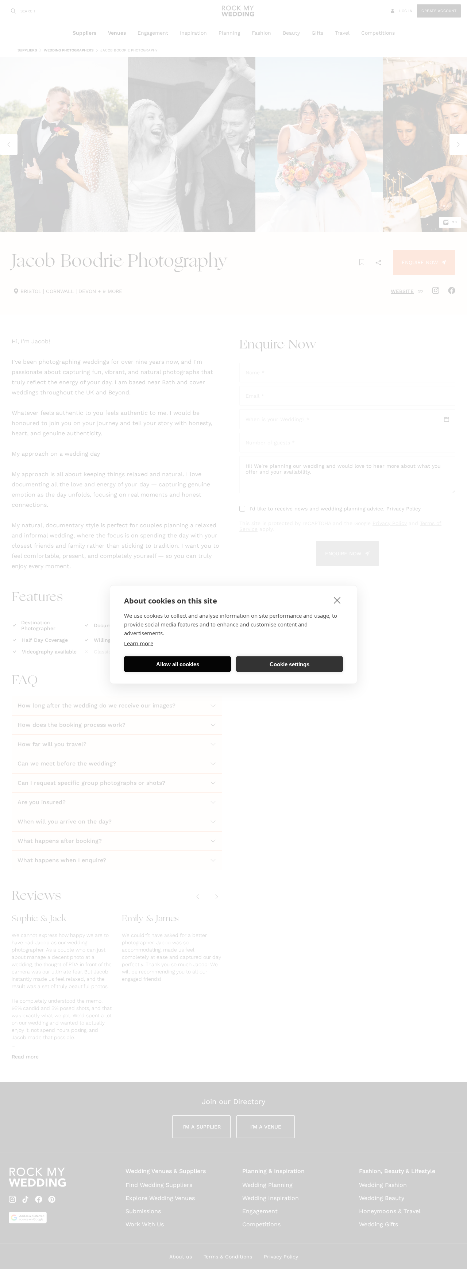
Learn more (138, 643)
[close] (337, 600)
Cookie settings (289, 664)
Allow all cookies (177, 664)
